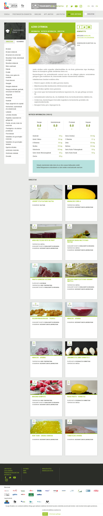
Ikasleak (38, 14)
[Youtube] (76, 6)
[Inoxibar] (96, 490)
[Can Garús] (79, 490)
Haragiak (8, 83)
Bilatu (52, 6)
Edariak (8, 69)
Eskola (6, 14)
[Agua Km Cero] (6, 494)
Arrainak (8, 49)
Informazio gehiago (55, 514)
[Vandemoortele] (63, 490)
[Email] (89, 27)
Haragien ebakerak (11, 86)
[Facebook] (67, 6)
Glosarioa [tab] (20, 41)
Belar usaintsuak (11, 66)
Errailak (8, 72)
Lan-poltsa (60, 14)
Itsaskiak (8, 101)
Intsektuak (9, 98)
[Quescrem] (15, 494)
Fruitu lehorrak (10, 80)
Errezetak (90, 14)
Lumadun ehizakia (11, 115)
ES (89, 6)
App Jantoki (48, 14)
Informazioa (35, 31)
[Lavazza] (39, 494)
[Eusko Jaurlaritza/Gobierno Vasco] (6, 501)
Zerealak (8, 156)
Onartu (45, 514)
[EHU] (47, 501)
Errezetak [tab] (9, 41)
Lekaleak (8, 112)
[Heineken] (23, 490)
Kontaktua (7, 475)
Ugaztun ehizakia (11, 147)
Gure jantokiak (76, 14)
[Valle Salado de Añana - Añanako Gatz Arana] (88, 490)
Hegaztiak (9, 95)
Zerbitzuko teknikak (12, 153)
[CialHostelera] (31, 490)
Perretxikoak (10, 134)
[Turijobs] (23, 494)
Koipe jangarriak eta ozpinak (14, 104)
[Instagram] (81, 6)
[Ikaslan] (39, 501)
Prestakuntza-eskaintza (21, 14)
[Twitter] (71, 6)
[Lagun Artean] (71, 490)
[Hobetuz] (31, 501)
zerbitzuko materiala (12, 150)
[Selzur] (47, 490)
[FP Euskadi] (15, 501)
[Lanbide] (23, 501)
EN (97, 6)
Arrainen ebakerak (11, 52)
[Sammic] (6, 490)
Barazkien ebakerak (12, 63)
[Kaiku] (39, 490)
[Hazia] (15, 490)
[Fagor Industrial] (55, 490)
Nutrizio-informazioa (48, 31)
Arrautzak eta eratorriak (13, 55)
